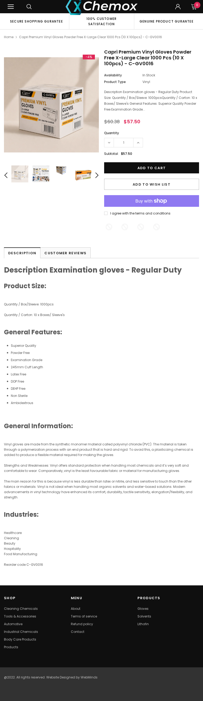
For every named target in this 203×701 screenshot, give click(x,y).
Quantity (111, 133)
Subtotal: (111, 153)
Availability (113, 75)
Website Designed (60, 677)
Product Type (115, 82)
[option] (36, 21)
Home (8, 37)
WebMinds (89, 677)
